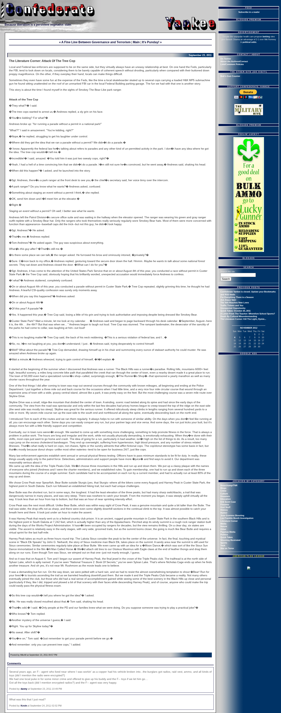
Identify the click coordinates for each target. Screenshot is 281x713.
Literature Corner (229, 521)
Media (223, 524)
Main (136, 42)
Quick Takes (226, 537)
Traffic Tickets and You (231, 305)
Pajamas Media (227, 532)
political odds (249, 42)
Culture (224, 493)
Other (223, 529)
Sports (223, 543)
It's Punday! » (152, 42)
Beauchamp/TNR (228, 485)
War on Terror (227, 548)
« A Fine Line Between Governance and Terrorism (95, 42)
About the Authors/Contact (234, 61)
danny (24, 689)
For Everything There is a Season (237, 297)
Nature (223, 526)
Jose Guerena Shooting (232, 515)
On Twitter (225, 59)
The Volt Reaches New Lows (234, 302)
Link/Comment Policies (232, 64)
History (224, 510)
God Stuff (225, 507)
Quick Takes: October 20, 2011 (235, 311)
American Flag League (249, 556)
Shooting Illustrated (230, 540)
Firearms (224, 504)
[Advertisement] (249, 380)
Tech (222, 545)
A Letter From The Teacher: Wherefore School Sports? (247, 314)
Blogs (223, 488)
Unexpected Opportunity (232, 308)
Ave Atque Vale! (228, 300)
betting (266, 36)
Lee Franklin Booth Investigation (236, 518)
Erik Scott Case (228, 502)
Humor (223, 513)
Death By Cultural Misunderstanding (238, 316)
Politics (224, 534)
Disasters (225, 496)
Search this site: (227, 271)
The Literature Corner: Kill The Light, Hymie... (243, 319)
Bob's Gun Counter (230, 76)
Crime (223, 491)
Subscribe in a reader (249, 12)
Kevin (24, 705)
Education (225, 499)
